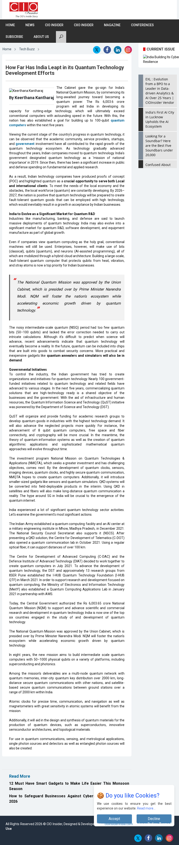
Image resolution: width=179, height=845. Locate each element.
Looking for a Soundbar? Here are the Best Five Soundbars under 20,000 (159, 145)
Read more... (146, 808)
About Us (41, 37)
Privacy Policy (146, 824)
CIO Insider (54, 25)
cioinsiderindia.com (118, 824)
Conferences (142, 25)
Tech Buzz (27, 49)
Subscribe (14, 37)
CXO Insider (83, 25)
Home (10, 25)
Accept (114, 818)
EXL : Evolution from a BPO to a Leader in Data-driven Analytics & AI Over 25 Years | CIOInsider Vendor (159, 91)
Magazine (112, 25)
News (29, 25)
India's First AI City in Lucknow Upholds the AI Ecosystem (159, 119)
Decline (154, 818)
